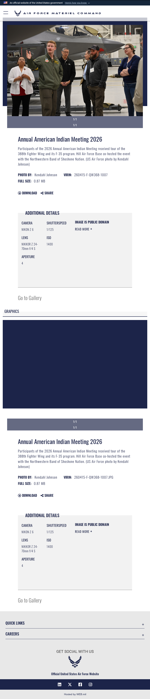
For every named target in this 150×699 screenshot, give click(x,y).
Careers (12, 634)
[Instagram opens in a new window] (90, 684)
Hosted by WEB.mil (75, 694)
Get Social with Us (75, 651)
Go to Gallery (30, 298)
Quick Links (15, 623)
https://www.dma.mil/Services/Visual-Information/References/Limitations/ (97, 280)
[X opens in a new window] (70, 684)
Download (29, 193)
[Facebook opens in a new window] (80, 684)
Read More (82, 229)
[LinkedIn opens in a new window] (59, 684)
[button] (78, 3)
